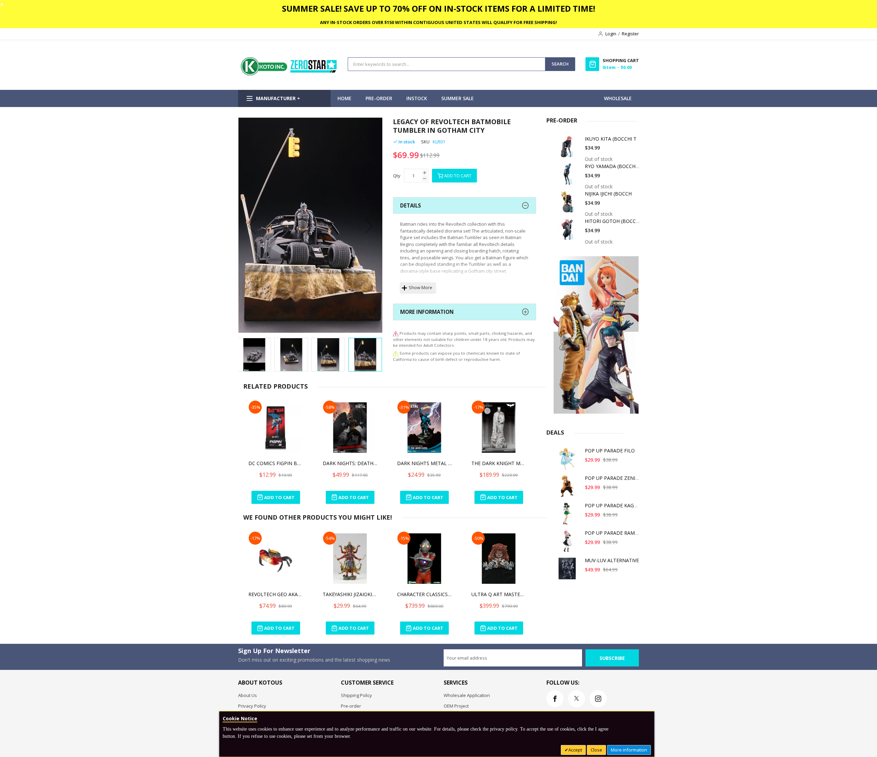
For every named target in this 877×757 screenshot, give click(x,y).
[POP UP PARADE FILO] (568, 461)
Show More (420, 287)
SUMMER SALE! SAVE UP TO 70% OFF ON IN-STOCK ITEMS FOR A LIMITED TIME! (438, 8)
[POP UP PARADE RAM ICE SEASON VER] (568, 543)
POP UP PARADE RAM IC (613, 533)
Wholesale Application (467, 695)
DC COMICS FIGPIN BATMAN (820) (275, 463)
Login (610, 34)
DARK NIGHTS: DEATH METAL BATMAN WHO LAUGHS (350, 463)
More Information (427, 311)
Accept (575, 750)
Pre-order (351, 706)
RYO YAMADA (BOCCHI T (613, 166)
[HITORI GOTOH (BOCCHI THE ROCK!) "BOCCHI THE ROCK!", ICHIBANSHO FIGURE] (568, 231)
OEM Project (456, 706)
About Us (247, 695)
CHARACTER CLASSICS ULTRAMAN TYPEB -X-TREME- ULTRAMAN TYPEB (424, 594)
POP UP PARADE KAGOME (615, 505)
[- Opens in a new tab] (395, 353)
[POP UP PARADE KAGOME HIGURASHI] (568, 516)
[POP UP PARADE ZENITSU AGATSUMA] (568, 488)
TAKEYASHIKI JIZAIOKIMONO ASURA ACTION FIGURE (350, 594)
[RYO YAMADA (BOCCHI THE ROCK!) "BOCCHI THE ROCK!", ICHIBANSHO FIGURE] (568, 177)
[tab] (464, 205)
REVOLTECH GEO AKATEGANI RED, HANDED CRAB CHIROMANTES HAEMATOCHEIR (275, 594)
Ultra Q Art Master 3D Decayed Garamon (498, 594)
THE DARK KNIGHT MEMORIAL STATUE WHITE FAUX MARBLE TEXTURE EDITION (498, 463)
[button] (251, 225)
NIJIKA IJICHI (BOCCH (608, 193)
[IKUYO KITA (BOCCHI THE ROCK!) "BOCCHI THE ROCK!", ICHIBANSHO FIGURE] (568, 149)
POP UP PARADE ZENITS (613, 478)
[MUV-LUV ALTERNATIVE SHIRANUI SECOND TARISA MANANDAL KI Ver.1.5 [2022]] (568, 571)
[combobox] (446, 64)
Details (410, 205)
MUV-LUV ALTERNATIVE (612, 560)
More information (629, 750)
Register (630, 34)
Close (596, 750)
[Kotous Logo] (289, 73)
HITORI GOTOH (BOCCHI (613, 221)
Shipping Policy (356, 695)
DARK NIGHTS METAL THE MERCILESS (424, 463)
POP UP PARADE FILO (610, 450)
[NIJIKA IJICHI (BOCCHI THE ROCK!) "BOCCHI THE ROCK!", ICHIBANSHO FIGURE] (568, 204)
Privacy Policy (252, 706)
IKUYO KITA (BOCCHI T (611, 138)
